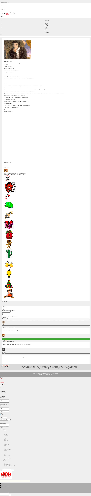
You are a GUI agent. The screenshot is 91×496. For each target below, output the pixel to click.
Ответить (2, 491)
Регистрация (2, 398)
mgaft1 (3, 324)
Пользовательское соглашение (70, 366)
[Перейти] (12, 127)
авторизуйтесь (4, 307)
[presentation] (5, 365)
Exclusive (21, 63)
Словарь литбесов (43, 368)
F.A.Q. (24, 367)
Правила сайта (36, 366)
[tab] (5, 365)
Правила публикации (30, 367)
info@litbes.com (56, 373)
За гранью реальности (25, 127)
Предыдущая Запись (6, 302)
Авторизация (2, 405)
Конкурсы (5, 438)
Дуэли (5, 439)
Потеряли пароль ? (5, 404)
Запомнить (3, 403)
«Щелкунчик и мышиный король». (23, 344)
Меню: (3, 429)
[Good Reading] (6, 172)
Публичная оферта (44, 366)
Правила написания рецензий (42, 367)
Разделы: (4, 453)
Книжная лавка (6, 435)
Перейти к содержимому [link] (4, 2)
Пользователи (58, 367)
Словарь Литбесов (7, 455)
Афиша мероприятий (33, 368)
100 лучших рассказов (62, 368)
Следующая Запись (5, 303)
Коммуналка (6, 441)
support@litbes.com (47, 373)
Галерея (5, 434)
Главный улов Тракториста (23, 143)
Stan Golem (4, 352)
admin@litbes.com (38, 373)
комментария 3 (31, 63)
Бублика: (4, 443)
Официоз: (4, 460)
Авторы (52, 367)
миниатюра (26, 63)
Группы (70, 368)
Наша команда (65, 367)
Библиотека (6, 430)
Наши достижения (73, 367)
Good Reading (6, 167)
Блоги (5, 433)
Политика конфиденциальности (56, 366)
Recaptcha (1, 413)
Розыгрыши (6, 440)
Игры (5, 436)
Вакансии (75, 368)
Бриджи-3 (3, 384)
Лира (5, 431)
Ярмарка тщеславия (52, 368)
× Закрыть (2, 427)
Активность (25, 368)
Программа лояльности (26, 366)
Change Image (45, 415)
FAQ (4, 454)
